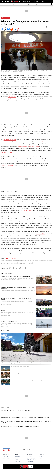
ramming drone (22, 146)
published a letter (40, 234)
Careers (41, 458)
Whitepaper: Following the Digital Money (28, 4)
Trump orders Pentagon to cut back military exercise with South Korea (24, 373)
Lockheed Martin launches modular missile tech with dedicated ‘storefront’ (18, 287)
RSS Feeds (17, 459)
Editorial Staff (30, 461)
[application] (26, 347)
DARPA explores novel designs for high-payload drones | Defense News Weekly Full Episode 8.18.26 (30, 380)
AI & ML (24, 1)
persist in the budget (6, 152)
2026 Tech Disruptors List (11, 4)
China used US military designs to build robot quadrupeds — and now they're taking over (22, 363)
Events (16, 458)
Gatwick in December (7, 165)
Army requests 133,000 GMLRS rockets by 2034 (19, 366)
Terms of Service (6, 458)
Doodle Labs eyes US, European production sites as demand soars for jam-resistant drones (17, 320)
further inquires (27, 210)
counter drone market (10, 139)
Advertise (29, 456)
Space (43, 1)
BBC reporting (12, 96)
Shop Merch (17, 461)
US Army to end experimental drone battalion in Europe (15, 276)
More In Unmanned (6, 273)
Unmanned (29, 1)
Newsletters (17, 456)
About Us (41, 456)
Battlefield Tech (37, 1)
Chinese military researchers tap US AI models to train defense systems (17, 298)
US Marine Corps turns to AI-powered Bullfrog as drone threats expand (17, 309)
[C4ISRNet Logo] (17, 1)
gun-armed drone (34, 146)
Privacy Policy (6, 456)
